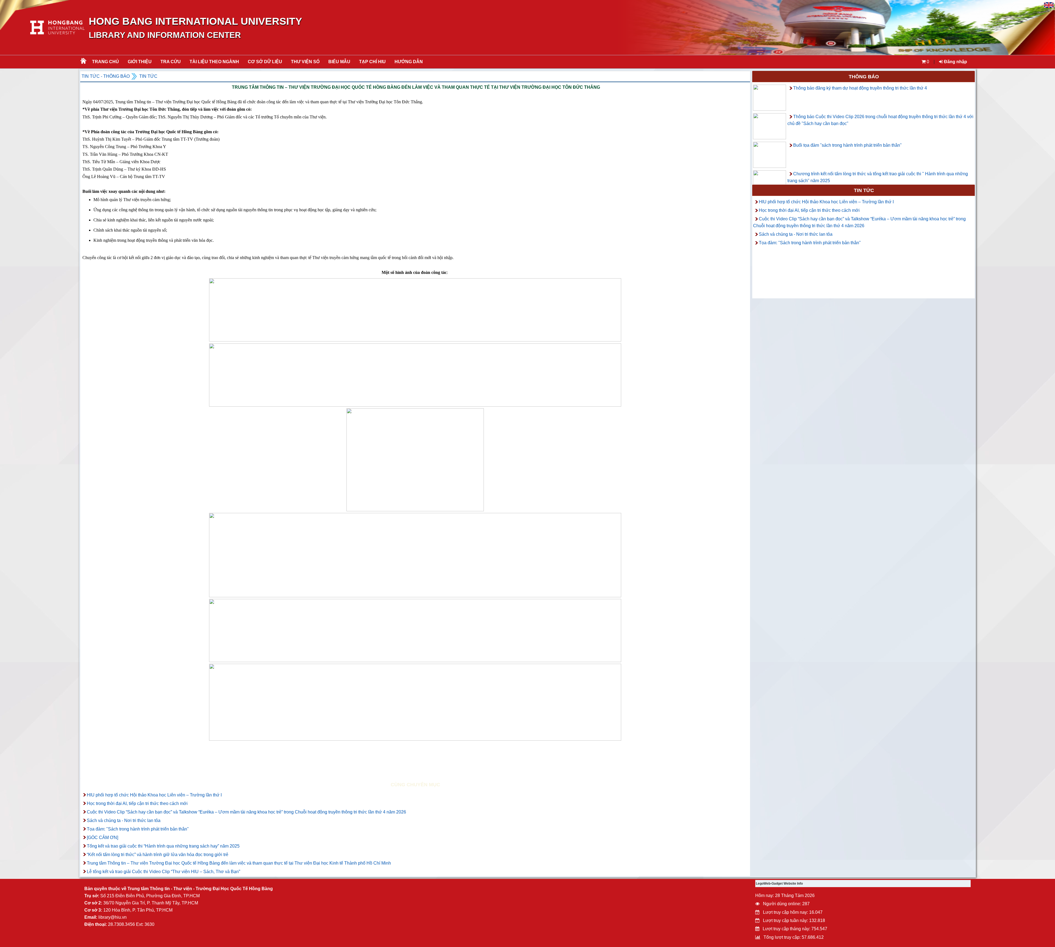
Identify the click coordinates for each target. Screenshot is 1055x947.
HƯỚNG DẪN (409, 61)
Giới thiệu (140, 61)
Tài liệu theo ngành (214, 61)
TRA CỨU (170, 61)
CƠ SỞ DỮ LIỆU (265, 61)
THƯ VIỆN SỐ (305, 61)
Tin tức (148, 76)
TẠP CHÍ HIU (372, 61)
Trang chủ (105, 61)
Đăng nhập (955, 61)
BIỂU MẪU (339, 61)
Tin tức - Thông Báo (106, 76)
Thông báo (864, 76)
